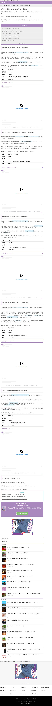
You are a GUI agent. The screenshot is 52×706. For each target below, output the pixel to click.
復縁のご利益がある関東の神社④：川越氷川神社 (11, 35)
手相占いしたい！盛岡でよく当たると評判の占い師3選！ (20, 637)
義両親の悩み (34, 690)
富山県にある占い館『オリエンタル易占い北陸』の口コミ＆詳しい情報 (23, 602)
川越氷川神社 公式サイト (8, 341)
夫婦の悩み (2, 690)
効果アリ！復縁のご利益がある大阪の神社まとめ (18, 558)
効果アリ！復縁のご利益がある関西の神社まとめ (18, 547)
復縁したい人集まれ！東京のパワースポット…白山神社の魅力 (14, 499)
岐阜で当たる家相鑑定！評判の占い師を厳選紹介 (18, 620)
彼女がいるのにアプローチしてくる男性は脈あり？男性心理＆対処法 (23, 655)
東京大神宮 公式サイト (8, 82)
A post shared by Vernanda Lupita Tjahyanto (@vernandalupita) (15, 211)
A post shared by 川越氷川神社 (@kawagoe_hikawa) (15, 385)
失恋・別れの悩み (35, 687)
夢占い (12, 694)
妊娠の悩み (23, 690)
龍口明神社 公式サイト (8, 428)
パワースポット (34, 694)
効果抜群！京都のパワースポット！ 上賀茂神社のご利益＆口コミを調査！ (24, 593)
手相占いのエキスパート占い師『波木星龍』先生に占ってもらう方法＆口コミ (24, 614)
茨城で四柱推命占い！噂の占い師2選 (15, 626)
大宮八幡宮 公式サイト (8, 253)
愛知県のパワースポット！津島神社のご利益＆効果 (18, 587)
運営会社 (34, 699)
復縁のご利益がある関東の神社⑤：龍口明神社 (10, 38)
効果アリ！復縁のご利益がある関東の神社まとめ (21, 5)
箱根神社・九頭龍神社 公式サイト (10, 167)
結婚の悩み (2, 687)
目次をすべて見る (22, 43)
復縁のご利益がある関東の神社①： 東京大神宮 (10, 28)
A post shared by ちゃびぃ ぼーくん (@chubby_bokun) (16, 127)
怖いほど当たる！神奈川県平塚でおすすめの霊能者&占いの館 (21, 631)
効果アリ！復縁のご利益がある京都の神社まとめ (18, 553)
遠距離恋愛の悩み (45, 687)
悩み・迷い (5, 5)
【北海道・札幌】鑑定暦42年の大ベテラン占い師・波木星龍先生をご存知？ (24, 608)
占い (1, 694)
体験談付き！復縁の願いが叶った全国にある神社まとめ (13, 494)
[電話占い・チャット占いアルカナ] (26, 679)
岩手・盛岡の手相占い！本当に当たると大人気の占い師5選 (20, 643)
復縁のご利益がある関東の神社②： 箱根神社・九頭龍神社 (12, 31)
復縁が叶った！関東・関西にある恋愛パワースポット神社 (20, 576)
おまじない (23, 694)
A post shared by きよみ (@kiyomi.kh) (15, 473)
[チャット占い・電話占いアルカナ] (22, 534)
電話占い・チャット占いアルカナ (23, 699)
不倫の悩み (13, 687)
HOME (1, 5)
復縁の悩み (10, 5)
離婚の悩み (13, 690)
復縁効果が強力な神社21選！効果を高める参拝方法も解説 (13, 496)
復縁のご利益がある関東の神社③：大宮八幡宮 (10, 33)
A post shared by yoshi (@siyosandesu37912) (15, 297)
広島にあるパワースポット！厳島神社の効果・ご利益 (19, 581)
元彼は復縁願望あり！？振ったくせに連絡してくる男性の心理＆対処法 (23, 649)
